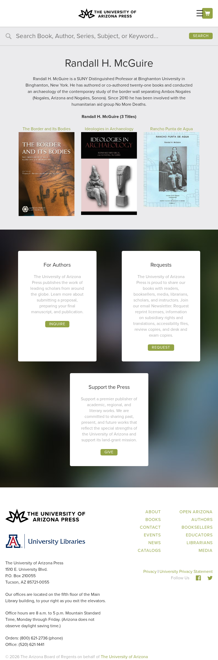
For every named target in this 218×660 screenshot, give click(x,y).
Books (153, 519)
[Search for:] (109, 37)
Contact (150, 527)
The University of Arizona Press (107, 13)
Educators (199, 535)
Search (201, 36)
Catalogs (149, 550)
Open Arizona (196, 512)
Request (161, 347)
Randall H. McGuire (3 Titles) (109, 116)
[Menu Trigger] (199, 13)
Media (206, 550)
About (153, 512)
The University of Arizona (124, 657)
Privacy (150, 571)
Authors (202, 519)
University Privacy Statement (186, 571)
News (154, 543)
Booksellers (197, 527)
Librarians (200, 543)
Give (109, 452)
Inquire (57, 324)
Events (152, 535)
